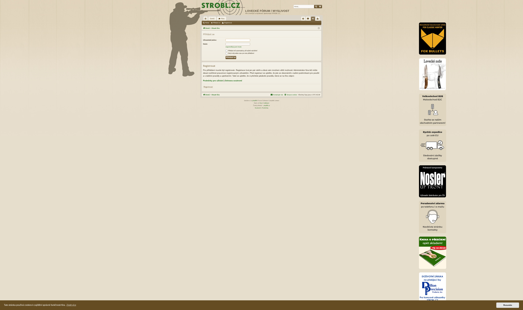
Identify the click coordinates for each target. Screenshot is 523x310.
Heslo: (205, 44)
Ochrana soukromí (233, 81)
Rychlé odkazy (206, 19)
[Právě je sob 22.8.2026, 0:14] (319, 28)
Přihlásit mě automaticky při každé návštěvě (242, 50)
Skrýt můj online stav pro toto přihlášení (241, 53)
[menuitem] (303, 19)
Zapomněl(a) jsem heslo (233, 47)
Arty (260, 103)
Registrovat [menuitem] (318, 19)
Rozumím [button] (507, 305)
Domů (212, 19)
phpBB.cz (267, 105)
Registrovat (228, 23)
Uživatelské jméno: (210, 40)
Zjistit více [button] (71, 305)
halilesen (266, 103)
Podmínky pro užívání (213, 81)
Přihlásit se (216, 23)
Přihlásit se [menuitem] (313, 19)
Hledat (207, 23)
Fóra (222, 19)
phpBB (254, 100)
